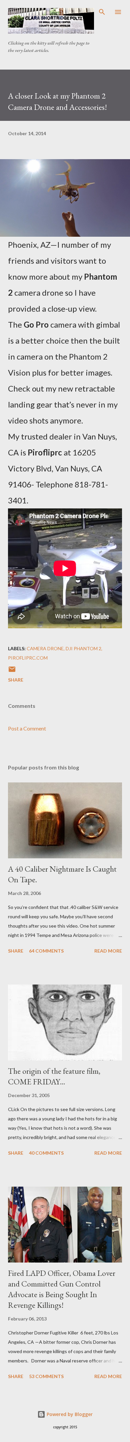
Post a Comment (27, 728)
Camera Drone (45, 648)
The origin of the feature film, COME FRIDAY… (54, 1076)
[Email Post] (12, 671)
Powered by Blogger (69, 1414)
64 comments (46, 951)
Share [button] (15, 680)
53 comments (46, 1376)
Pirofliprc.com (28, 658)
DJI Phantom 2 (83, 648)
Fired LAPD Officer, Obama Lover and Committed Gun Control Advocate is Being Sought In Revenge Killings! (61, 1289)
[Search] (102, 12)
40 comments (46, 1153)
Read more (108, 951)
